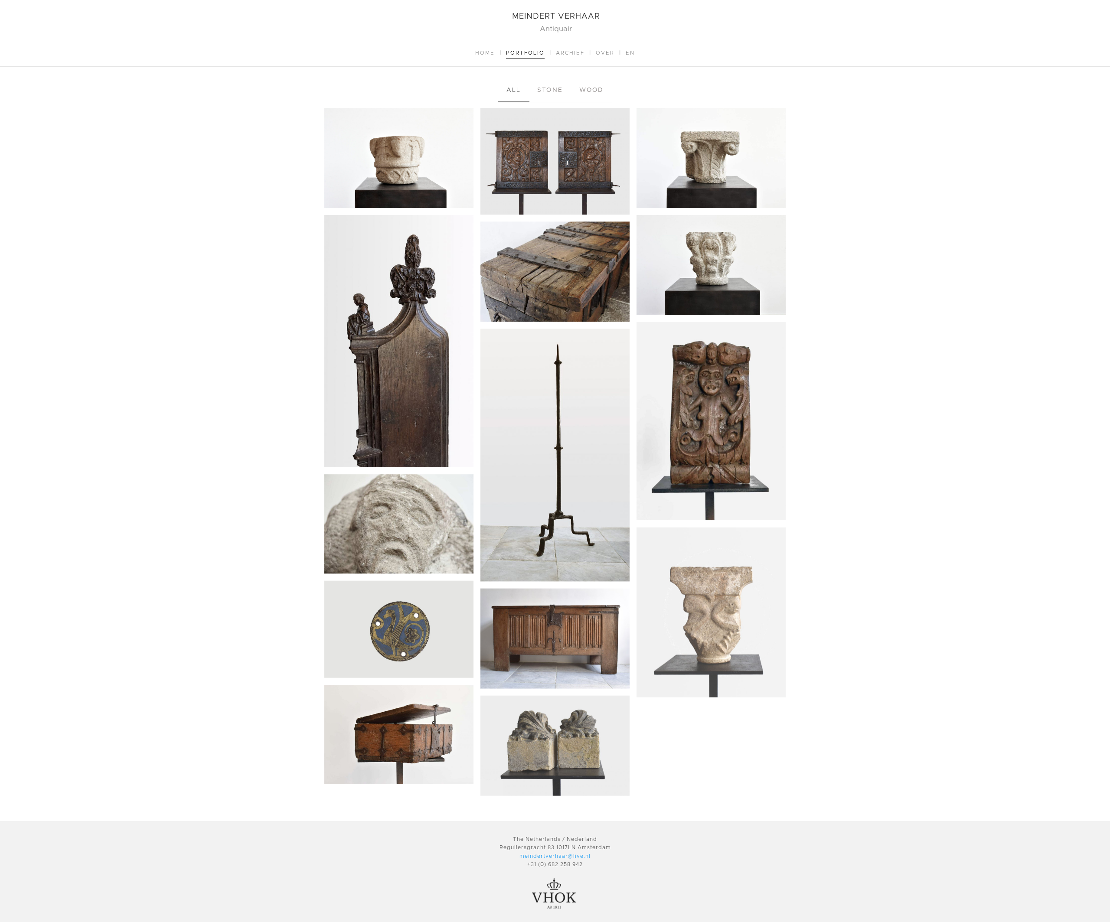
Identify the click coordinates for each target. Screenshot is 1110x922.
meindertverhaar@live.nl (555, 856)
